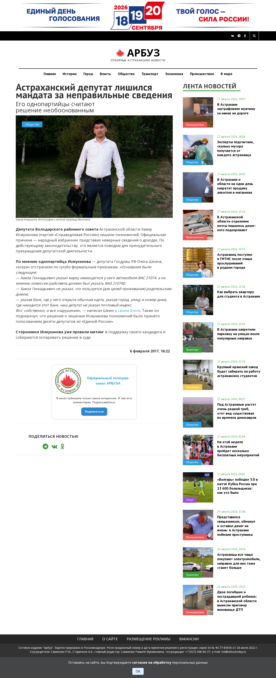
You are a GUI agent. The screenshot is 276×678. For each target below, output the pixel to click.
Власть (105, 73)
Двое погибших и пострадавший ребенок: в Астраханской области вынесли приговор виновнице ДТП (237, 601)
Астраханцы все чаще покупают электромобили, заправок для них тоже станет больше (238, 561)
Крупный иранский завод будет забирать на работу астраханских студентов (238, 371)
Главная (50, 73)
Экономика (174, 73)
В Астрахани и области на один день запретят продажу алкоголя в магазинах (235, 186)
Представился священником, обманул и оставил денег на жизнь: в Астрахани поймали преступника (236, 526)
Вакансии (189, 638)
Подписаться (94, 411)
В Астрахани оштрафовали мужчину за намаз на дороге (236, 108)
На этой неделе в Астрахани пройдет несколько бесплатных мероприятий (238, 448)
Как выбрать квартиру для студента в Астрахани (238, 293)
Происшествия (202, 73)
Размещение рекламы (148, 638)
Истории (70, 73)
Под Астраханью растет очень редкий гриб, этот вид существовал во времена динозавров (236, 411)
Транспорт (149, 73)
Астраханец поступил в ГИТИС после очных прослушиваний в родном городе (234, 261)
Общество (126, 73)
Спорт (189, 499)
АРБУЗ (138, 54)
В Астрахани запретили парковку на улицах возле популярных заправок (238, 333)
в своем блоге (127, 310)
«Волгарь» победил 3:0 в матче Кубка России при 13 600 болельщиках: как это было (237, 486)
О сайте (110, 638)
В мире (226, 73)
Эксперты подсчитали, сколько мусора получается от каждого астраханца (235, 148)
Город (88, 73)
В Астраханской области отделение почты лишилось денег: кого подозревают (236, 223)
